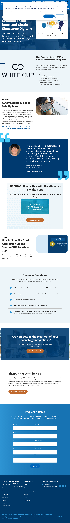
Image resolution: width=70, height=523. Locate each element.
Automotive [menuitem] (5, 494)
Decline (59, 16)
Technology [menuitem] (5, 488)
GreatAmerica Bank (48, 1)
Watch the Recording (35, 220)
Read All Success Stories (33, 171)
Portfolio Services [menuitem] (18, 486)
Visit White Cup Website (18, 391)
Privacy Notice (48, 514)
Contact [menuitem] (26, 494)
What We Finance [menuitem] (7, 481)
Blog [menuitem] (25, 488)
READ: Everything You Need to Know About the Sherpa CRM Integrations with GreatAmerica (17, 127)
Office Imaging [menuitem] (6, 484)
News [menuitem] (25, 497)
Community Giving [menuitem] (29, 491)
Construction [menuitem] (5, 491)
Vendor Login (36, 1)
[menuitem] (27, 500)
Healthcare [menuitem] (5, 497)
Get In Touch (60, 1)
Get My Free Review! (35, 351)
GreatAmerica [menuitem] (28, 481)
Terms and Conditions (37, 514)
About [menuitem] (25, 484)
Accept (48, 16)
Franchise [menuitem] (4, 500)
